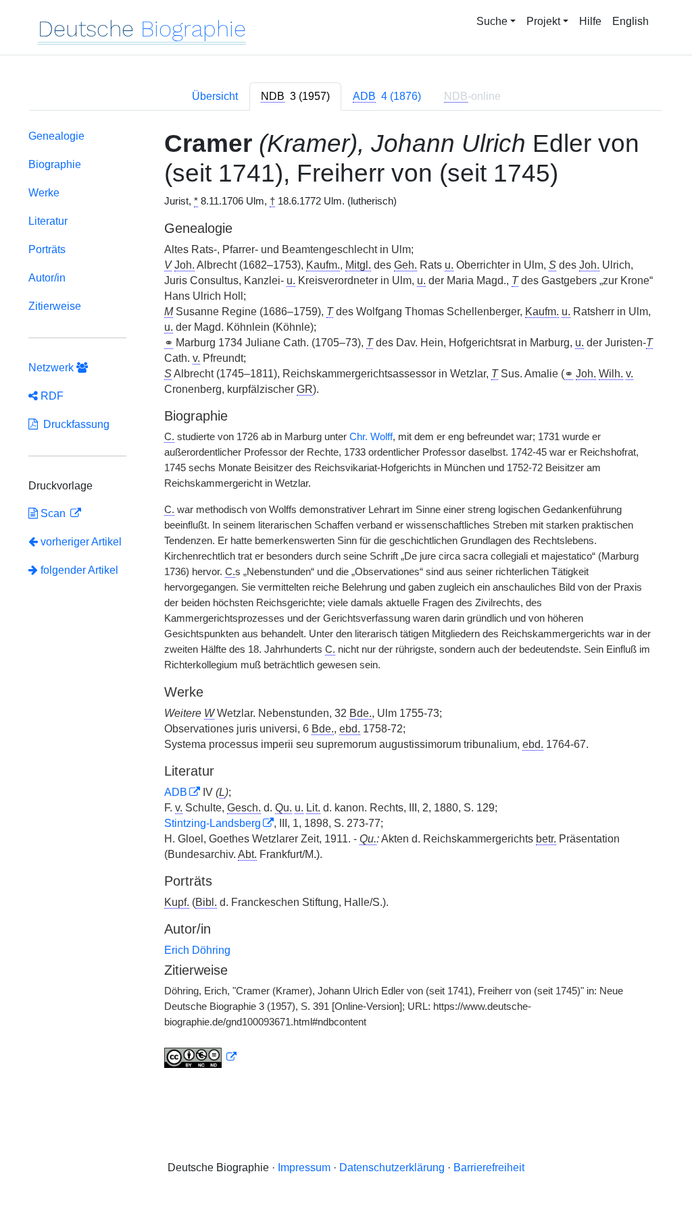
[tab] (295, 96)
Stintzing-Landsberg (212, 823)
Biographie (54, 164)
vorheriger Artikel (81, 541)
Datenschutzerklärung (392, 1167)
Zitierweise (54, 306)
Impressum (304, 1167)
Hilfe (590, 21)
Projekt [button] (543, 21)
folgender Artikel (78, 570)
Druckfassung (73, 424)
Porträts (47, 249)
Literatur (48, 221)
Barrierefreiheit (488, 1167)
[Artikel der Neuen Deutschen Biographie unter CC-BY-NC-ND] (200, 1057)
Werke (43, 192)
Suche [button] (492, 21)
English (630, 21)
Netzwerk (52, 367)
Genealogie (56, 136)
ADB (175, 792)
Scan (53, 513)
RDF (51, 396)
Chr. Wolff (371, 436)
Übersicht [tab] (215, 96)
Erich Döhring (197, 950)
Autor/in (47, 278)
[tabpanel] (346, 601)
